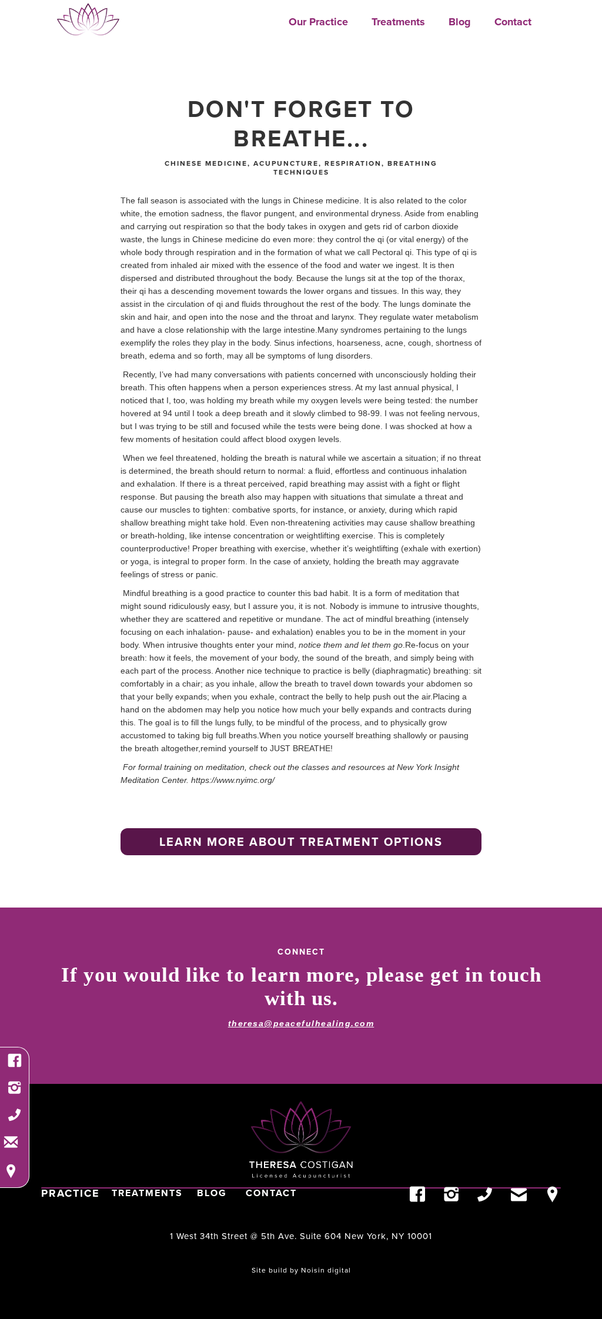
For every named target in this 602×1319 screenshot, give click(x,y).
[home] (88, 19)
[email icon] (11, 1142)
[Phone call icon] (14, 1118)
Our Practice (318, 21)
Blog (460, 21)
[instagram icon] (14, 1091)
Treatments (398, 21)
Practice (70, 1193)
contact (271, 1193)
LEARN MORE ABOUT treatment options (301, 841)
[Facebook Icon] (14, 1063)
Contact (512, 21)
